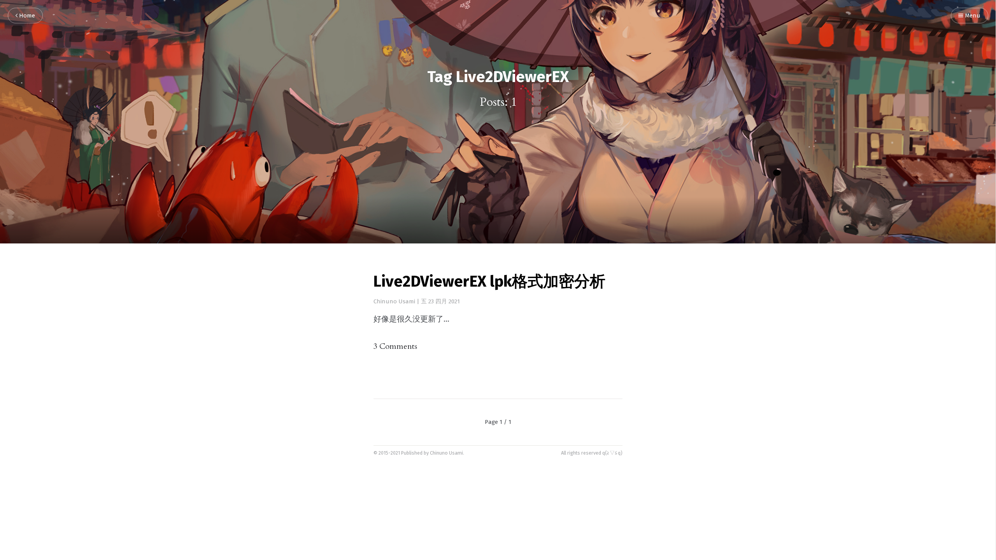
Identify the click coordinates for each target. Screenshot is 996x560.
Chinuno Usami (394, 301)
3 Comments (395, 346)
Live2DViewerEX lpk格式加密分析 (489, 282)
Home (26, 16)
